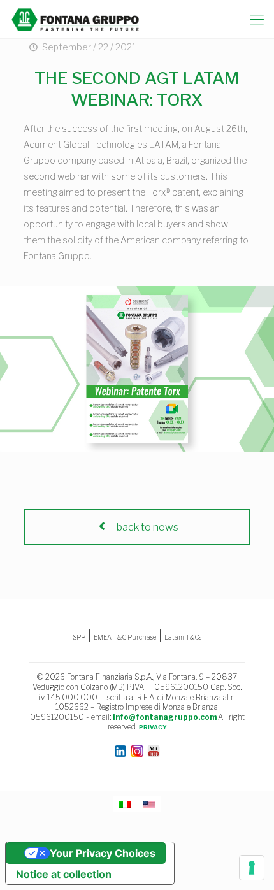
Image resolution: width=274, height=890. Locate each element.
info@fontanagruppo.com (165, 717)
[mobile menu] (257, 19)
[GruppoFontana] (75, 19)
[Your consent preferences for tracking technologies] (252, 868)
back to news (146, 527)
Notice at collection (64, 874)
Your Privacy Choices (102, 853)
